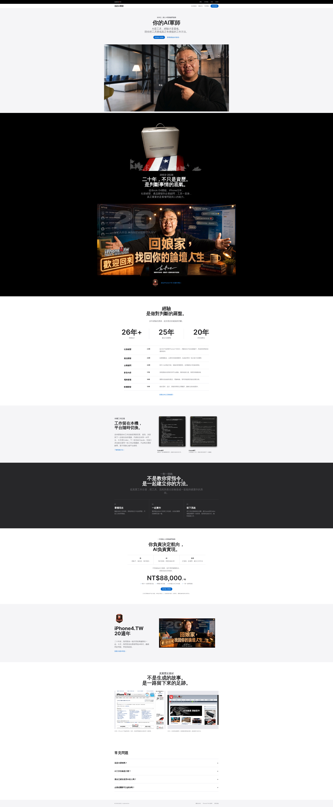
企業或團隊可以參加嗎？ (124, 787)
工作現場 (206, 2)
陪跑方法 (200, 6)
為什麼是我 (194, 6)
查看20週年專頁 (119, 651)
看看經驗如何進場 (173, 37)
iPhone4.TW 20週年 (207, 803)
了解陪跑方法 (118, 450)
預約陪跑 (214, 6)
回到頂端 (216, 803)
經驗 (201, 2)
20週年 (217, 2)
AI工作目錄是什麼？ (122, 771)
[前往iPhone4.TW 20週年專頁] (155, 283)
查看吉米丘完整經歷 (166, 394)
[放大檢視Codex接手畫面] (172, 432)
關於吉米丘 (198, 803)
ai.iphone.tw (117, 2)
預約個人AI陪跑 (159, 37)
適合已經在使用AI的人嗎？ (125, 779)
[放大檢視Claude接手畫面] (204, 432)
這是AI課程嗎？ (120, 763)
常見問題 (206, 6)
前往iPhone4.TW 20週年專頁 (170, 283)
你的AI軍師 (119, 6)
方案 (212, 2)
